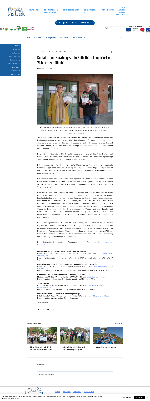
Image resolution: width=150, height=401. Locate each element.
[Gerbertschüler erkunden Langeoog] (108, 335)
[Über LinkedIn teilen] (48, 310)
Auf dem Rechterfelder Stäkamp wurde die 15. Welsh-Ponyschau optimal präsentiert (74, 348)
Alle (28, 38)
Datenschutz (121, 10)
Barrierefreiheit (89, 391)
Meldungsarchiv (50, 38)
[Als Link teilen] (53, 310)
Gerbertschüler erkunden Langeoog (106, 347)
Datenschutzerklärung (11, 398)
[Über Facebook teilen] (38, 310)
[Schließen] (147, 397)
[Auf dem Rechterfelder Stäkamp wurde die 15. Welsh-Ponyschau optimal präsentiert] (75, 335)
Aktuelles (37, 38)
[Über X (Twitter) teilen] (43, 310)
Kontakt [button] (57, 391)
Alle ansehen (119, 323)
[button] (123, 7)
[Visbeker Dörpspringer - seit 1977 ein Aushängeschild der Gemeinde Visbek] (42, 335)
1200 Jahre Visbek (78, 38)
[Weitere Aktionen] (111, 52)
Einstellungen (127, 398)
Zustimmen (139, 398)
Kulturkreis (64, 38)
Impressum (122, 12)
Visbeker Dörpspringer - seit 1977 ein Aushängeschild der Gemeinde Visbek (41, 348)
